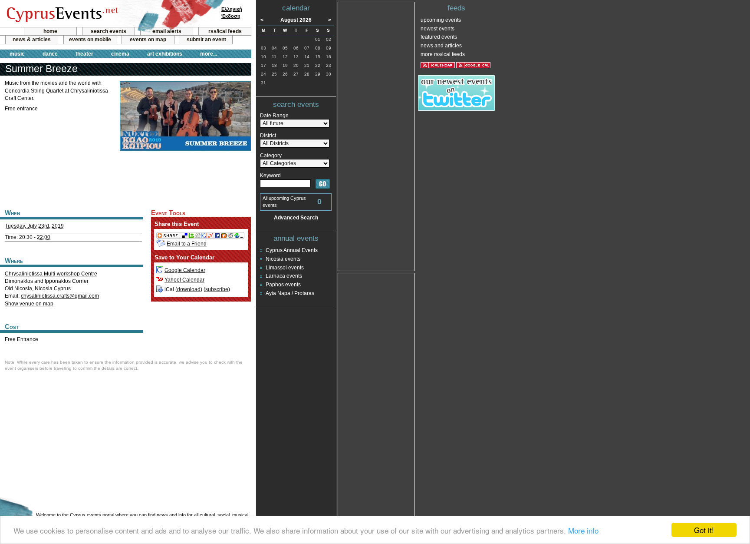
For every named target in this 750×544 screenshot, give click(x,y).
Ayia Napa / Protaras (290, 293)
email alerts (166, 31)
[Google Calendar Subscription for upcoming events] (473, 65)
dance (50, 54)
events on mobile (90, 39)
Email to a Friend (187, 244)
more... (208, 54)
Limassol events (285, 268)
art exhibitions (164, 54)
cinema (120, 54)
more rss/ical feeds (443, 54)
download (189, 289)
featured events (439, 37)
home (50, 31)
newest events (437, 29)
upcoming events (441, 20)
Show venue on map (29, 304)
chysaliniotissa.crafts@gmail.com (60, 296)
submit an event (206, 39)
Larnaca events (284, 276)
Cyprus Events (61, 14)
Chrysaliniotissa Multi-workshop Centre (51, 274)
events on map (148, 39)
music (17, 54)
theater (84, 54)
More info (583, 530)
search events (108, 31)
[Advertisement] (125, 179)
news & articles (32, 39)
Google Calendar (184, 270)
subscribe (216, 289)
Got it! (704, 529)
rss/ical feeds (225, 31)
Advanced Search (296, 218)
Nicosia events (283, 259)
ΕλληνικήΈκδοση (231, 13)
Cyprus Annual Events (292, 250)
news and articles (441, 46)
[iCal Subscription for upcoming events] (438, 65)
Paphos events (283, 285)
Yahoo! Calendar (184, 280)
